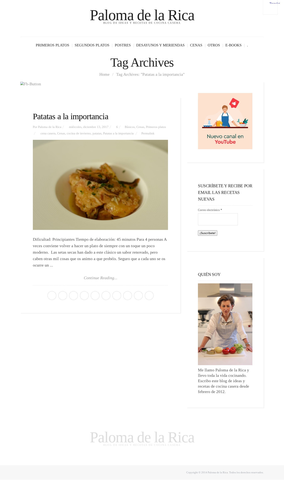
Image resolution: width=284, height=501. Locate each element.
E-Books (233, 45)
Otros (214, 45)
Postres (123, 45)
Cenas (196, 45)
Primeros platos (52, 45)
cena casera (48, 133)
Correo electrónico (210, 210)
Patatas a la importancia (70, 116)
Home (104, 74)
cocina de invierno (79, 133)
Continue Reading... (100, 277)
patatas (97, 133)
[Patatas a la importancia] (100, 185)
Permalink (147, 133)
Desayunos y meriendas (160, 45)
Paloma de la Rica (142, 15)
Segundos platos (92, 45)
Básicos (130, 127)
